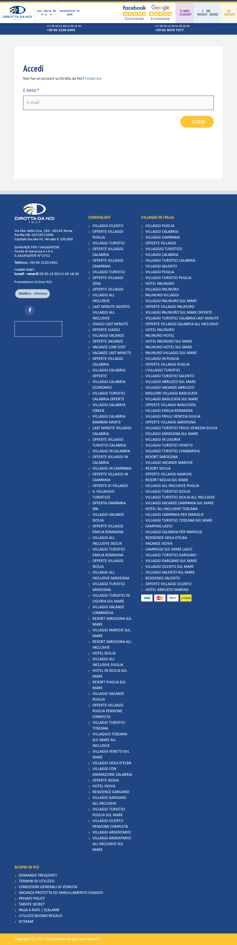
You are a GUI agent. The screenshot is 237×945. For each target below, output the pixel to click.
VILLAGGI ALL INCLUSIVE (103, 298)
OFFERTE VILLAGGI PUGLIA (107, 235)
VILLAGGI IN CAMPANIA (112, 468)
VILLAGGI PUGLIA (159, 226)
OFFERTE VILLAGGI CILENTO (168, 584)
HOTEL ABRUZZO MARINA (166, 590)
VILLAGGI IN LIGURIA (162, 440)
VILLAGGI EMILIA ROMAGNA (169, 411)
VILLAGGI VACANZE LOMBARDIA (108, 610)
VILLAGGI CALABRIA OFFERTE (108, 373)
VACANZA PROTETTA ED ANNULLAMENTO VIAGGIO (61, 893)
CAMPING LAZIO (158, 526)
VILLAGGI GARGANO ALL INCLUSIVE (109, 801)
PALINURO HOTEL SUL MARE (168, 347)
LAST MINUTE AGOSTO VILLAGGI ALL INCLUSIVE (111, 313)
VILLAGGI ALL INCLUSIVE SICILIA (107, 541)
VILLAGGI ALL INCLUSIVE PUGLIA (107, 662)
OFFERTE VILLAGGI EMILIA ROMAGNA (107, 529)
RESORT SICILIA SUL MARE (166, 480)
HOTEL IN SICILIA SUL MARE (109, 674)
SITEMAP (26, 922)
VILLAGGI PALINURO (162, 289)
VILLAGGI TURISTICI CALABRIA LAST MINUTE (182, 318)
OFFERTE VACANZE (107, 341)
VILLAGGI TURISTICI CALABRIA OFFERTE (108, 396)
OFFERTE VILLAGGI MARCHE (168, 474)
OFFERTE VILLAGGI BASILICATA (170, 405)
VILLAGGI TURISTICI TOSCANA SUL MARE (178, 520)
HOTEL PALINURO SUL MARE (168, 341)
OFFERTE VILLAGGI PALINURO (169, 307)
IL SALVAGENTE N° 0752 (32, 256)
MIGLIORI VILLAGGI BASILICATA (171, 393)
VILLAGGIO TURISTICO (163, 249)
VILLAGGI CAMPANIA (162, 237)
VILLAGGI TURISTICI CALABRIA (170, 260)
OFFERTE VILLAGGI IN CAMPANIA (110, 477)
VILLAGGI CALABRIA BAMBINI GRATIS (108, 419)
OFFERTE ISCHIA (105, 780)
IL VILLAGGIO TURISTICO (103, 495)
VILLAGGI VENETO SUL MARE (110, 754)
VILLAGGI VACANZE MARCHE (169, 463)
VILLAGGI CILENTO (107, 226)
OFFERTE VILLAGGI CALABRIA (107, 252)
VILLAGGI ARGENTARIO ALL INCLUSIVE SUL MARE (111, 844)
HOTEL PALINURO (159, 284)
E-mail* (31, 90)
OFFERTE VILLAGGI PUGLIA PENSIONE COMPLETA (107, 711)
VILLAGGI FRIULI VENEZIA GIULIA (172, 416)
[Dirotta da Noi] (17, 13)
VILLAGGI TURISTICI (108, 243)
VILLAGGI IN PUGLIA (162, 359)
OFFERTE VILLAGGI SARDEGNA (170, 422)
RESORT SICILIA (158, 468)
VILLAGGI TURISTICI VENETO (168, 445)
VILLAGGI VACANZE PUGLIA (108, 697)
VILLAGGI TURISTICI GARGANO (170, 555)
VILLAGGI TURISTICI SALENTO (169, 376)
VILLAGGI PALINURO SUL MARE (171, 301)
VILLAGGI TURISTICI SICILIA (167, 492)
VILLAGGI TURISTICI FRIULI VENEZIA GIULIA (181, 428)
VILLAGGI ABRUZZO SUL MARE (170, 382)
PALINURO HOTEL (159, 336)
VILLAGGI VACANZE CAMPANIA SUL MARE (179, 503)
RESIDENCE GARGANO (110, 792)
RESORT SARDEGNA (161, 457)
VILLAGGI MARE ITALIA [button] (46, 13)
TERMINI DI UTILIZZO (36, 881)
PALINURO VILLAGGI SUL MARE (171, 353)
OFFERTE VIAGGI (106, 330)
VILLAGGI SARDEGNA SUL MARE (171, 434)
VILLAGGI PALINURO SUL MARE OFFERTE (178, 312)
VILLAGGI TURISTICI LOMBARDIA (172, 451)
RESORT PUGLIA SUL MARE (109, 685)
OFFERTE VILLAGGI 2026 (107, 281)
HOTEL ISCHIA (103, 786)
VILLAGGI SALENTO (161, 266)
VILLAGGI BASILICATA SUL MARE (171, 399)
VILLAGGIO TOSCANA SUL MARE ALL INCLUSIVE (109, 740)
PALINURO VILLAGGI (162, 295)
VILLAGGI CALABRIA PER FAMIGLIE (173, 532)
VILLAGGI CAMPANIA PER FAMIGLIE (174, 515)
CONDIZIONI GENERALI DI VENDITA (48, 887)
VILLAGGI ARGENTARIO (111, 832)
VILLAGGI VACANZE (108, 336)
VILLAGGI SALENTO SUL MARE (170, 572)
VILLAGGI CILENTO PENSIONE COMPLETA (110, 824)
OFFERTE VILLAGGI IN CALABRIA (110, 460)
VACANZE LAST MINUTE (111, 353)
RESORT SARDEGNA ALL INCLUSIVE (112, 645)
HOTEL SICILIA (104, 653)
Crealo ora (93, 79)
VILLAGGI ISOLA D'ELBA (111, 763)
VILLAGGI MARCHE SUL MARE (111, 633)
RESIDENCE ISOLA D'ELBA (166, 538)
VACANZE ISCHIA (159, 544)
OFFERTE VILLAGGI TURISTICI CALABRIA (109, 443)
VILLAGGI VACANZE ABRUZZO (169, 388)
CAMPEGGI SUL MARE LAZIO (168, 549)
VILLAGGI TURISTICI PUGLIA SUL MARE (108, 812)
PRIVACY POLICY (32, 898)
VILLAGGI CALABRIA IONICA (108, 408)
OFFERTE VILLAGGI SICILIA (107, 564)
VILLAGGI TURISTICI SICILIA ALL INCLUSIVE (180, 497)
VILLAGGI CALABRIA (161, 232)
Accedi (197, 122)
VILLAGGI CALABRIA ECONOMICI (108, 385)
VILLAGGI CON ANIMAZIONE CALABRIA (112, 772)
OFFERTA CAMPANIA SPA (109, 506)
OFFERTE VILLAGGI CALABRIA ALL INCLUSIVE (182, 324)
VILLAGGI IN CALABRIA (111, 451)
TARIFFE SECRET (32, 904)
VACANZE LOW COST (109, 347)
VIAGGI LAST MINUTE (110, 324)
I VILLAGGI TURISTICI (162, 370)
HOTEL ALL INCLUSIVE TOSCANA (171, 509)
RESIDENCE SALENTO (162, 578)
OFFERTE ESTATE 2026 (69, 13)
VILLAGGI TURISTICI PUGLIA (168, 278)
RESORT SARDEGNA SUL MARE (112, 622)
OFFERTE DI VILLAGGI (110, 486)
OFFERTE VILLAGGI (107, 289)
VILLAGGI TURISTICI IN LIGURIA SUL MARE (111, 599)
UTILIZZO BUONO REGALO (40, 916)
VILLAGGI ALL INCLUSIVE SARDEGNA (110, 575)
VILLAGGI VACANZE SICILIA (108, 518)
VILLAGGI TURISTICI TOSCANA (108, 726)
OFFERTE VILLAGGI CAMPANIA (107, 263)
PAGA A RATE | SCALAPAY (39, 910)
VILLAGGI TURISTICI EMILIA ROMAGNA (108, 552)
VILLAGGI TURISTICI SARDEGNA (108, 587)
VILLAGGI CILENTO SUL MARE (169, 567)
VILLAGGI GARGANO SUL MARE (171, 561)
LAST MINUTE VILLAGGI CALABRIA (112, 431)
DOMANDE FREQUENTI (38, 875)
